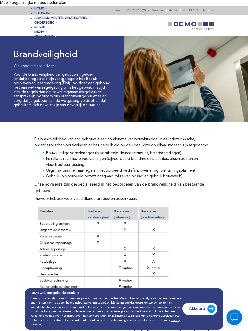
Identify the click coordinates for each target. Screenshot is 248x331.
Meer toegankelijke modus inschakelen (33, 3)
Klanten (174, 10)
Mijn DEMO (190, 10)
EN (212, 10)
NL (205, 10)
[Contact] (234, 317)
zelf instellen (119, 316)
